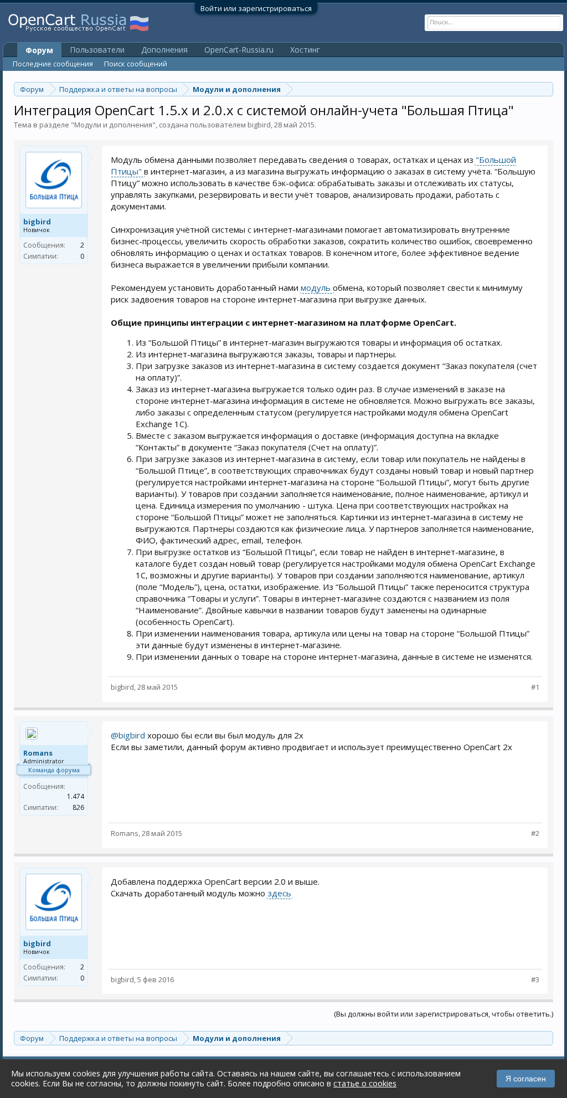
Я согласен (526, 1078)
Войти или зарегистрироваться (256, 8)
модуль (317, 287)
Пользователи (97, 49)
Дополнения (164, 49)
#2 (535, 833)
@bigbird (128, 735)
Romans (38, 752)
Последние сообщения (53, 64)
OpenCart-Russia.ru (239, 49)
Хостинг (305, 49)
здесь (279, 893)
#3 (535, 979)
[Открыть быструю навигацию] (546, 89)
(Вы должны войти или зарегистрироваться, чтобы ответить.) (443, 1014)
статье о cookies (364, 1083)
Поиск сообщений (135, 64)
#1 (535, 687)
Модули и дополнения (113, 125)
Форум (39, 50)
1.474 (75, 796)
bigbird (259, 125)
